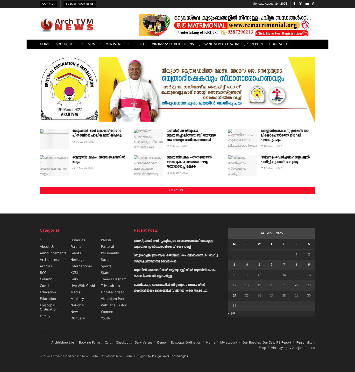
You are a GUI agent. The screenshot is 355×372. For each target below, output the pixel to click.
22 (296, 285)
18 (246, 285)
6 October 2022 (84, 142)
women (107, 312)
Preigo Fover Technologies (170, 356)
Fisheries (78, 240)
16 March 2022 (84, 168)
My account (228, 343)
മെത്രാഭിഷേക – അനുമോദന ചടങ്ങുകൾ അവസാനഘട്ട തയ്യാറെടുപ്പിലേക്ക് (189, 162)
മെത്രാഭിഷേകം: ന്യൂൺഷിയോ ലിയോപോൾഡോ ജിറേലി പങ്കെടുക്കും (285, 135)
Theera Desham (114, 279)
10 (234, 275)
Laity (74, 279)
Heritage (78, 260)
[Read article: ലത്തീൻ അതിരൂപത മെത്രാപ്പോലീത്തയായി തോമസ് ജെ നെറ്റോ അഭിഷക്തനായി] (148, 139)
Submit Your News (80, 4)
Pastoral (107, 247)
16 (309, 275)
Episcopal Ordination (48, 307)
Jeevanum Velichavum (219, 44)
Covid (44, 286)
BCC (43, 273)
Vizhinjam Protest (302, 348)
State (105, 273)
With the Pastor (114, 305)
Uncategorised (113, 292)
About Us (47, 247)
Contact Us (280, 44)
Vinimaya (277, 348)
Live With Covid (83, 286)
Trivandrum (110, 286)
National (77, 305)
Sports (140, 44)
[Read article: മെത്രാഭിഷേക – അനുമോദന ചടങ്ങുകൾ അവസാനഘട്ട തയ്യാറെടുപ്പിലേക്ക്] (148, 165)
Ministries (116, 44)
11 (246, 275)
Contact (48, 4)
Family (45, 316)
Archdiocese (67, 44)
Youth (105, 319)
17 (234, 285)
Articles (46, 266)
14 (284, 275)
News (93, 44)
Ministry (77, 299)
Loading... (177, 190)
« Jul (231, 313)
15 (296, 275)
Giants (76, 253)
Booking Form (89, 343)
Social (105, 260)
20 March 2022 (178, 146)
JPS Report (254, 44)
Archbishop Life (62, 343)
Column (46, 279)
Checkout (123, 343)
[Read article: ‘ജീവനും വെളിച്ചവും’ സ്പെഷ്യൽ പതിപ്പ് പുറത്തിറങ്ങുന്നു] (242, 165)
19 (259, 285)
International (81, 266)
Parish (106, 240)
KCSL (74, 273)
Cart (108, 343)
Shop (262, 348)
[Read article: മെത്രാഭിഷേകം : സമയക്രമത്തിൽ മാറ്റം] (54, 165)
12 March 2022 (272, 168)
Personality (110, 253)
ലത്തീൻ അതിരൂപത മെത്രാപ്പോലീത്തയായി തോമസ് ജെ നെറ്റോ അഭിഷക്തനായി (191, 135)
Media (76, 292)
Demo (161, 343)
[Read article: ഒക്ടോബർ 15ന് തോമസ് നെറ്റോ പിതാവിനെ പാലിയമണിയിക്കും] (54, 139)
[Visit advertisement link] (227, 25)
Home (45, 44)
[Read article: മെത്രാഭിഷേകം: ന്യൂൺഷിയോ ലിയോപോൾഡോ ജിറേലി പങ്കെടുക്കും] (242, 139)
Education (48, 292)
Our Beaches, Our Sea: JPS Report (266, 343)
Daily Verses (143, 343)
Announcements (53, 253)
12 (259, 275)
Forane (76, 247)
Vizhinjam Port (112, 299)
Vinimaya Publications (173, 44)
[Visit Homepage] (67, 25)
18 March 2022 (272, 146)
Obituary (78, 319)
